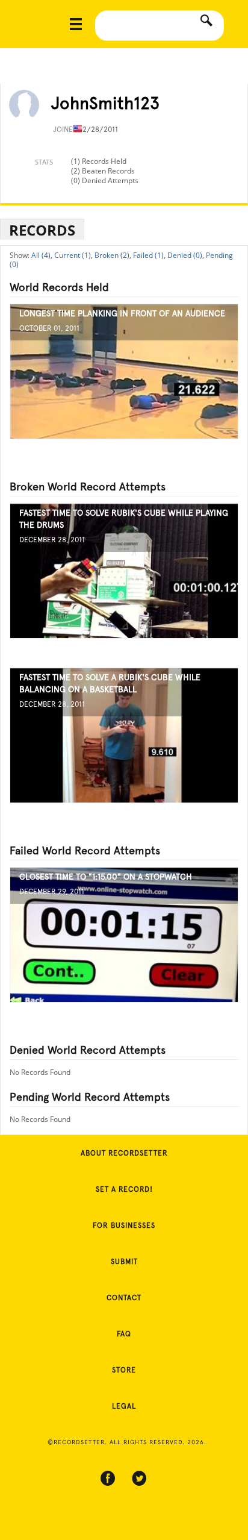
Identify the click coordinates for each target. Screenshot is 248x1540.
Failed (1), (149, 255)
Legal (124, 1406)
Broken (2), (113, 255)
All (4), (41, 255)
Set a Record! (124, 1189)
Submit (124, 1261)
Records (42, 230)
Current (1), (73, 255)
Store (124, 1370)
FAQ (124, 1334)
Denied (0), (185, 255)
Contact (124, 1298)
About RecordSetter (124, 1153)
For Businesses (124, 1225)
